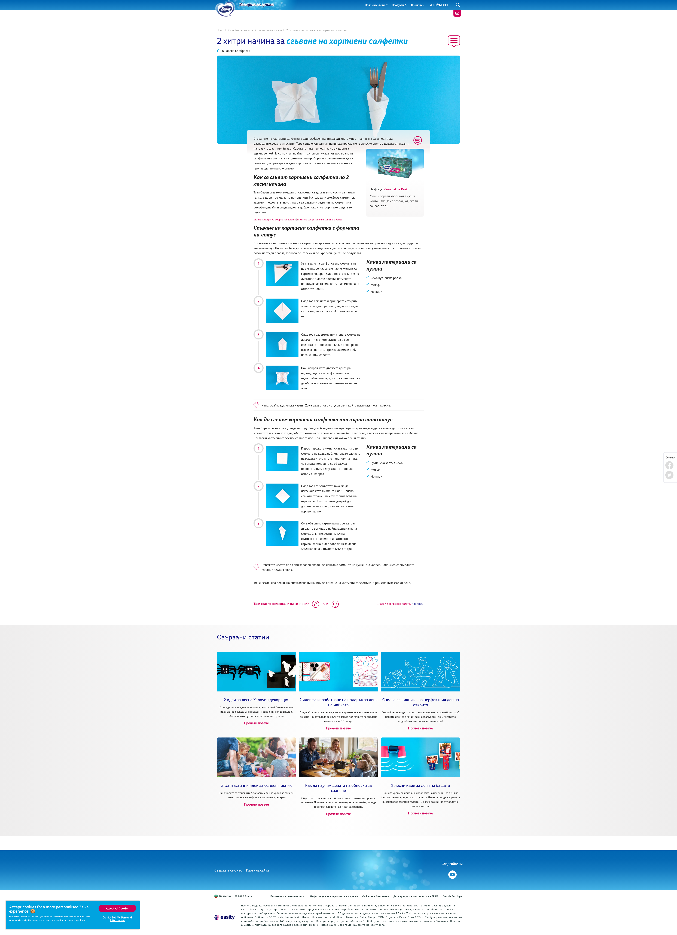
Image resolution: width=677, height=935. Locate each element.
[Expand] (387, 5)
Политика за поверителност (288, 896)
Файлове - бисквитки (375, 896)
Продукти (398, 5)
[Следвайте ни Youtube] (452, 874)
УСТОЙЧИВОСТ (439, 5)
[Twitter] (669, 475)
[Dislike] (335, 604)
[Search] (458, 5)
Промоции (417, 5)
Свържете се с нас (228, 870)
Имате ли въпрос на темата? (394, 603)
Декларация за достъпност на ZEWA (415, 896)
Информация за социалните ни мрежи (334, 896)
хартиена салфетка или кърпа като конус (319, 219)
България (225, 896)
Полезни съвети (375, 5)
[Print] (417, 140)
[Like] (315, 604)
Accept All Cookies (117, 908)
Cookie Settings (452, 896)
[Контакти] (457, 13)
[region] (73, 915)
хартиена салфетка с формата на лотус (274, 219)
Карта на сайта (257, 870)
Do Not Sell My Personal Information (117, 919)
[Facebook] (669, 465)
